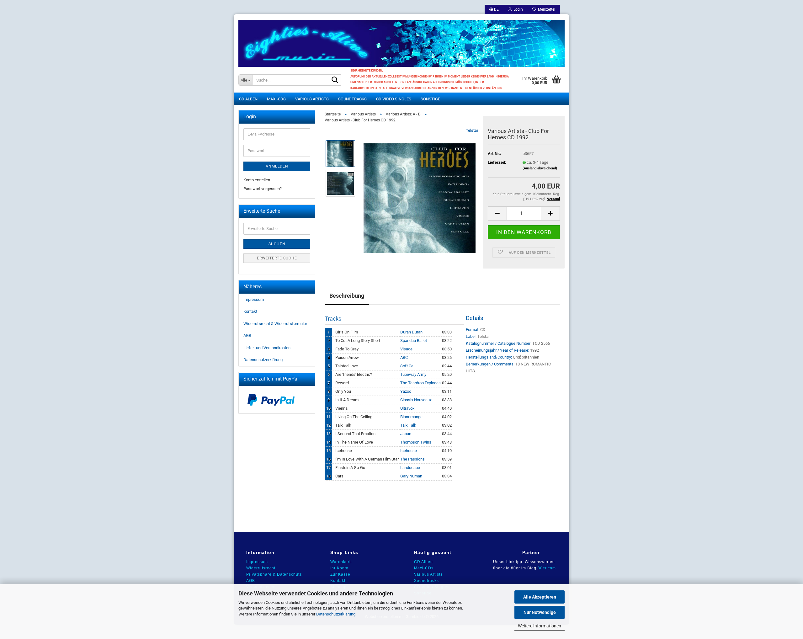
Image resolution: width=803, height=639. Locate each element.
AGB (247, 335)
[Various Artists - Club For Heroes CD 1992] (420, 198)
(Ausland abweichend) (540, 168)
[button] (494, 9)
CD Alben (248, 99)
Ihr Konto (339, 568)
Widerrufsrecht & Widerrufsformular (275, 323)
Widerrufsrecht (260, 568)
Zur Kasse (340, 574)
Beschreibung (346, 295)
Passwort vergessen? (262, 188)
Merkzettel (545, 9)
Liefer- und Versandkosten (266, 347)
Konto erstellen (256, 180)
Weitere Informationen (539, 625)
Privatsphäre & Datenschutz (274, 574)
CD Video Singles (393, 99)
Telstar (472, 130)
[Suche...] (335, 80)
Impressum (253, 299)
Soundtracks (352, 99)
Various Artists (312, 99)
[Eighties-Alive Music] (401, 40)
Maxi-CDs (276, 99)
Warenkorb (341, 562)
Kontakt (250, 311)
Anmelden (277, 166)
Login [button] (517, 9)
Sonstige (430, 99)
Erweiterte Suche (277, 258)
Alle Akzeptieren (539, 596)
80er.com (547, 568)
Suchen (277, 244)
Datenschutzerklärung (335, 614)
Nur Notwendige (540, 612)
